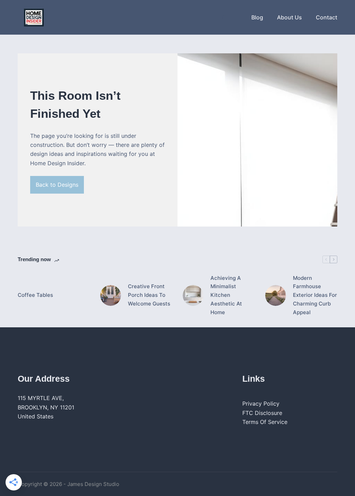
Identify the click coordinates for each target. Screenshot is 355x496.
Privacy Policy (260, 403)
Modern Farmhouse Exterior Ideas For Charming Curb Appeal (315, 295)
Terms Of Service (264, 421)
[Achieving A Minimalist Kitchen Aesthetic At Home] (193, 295)
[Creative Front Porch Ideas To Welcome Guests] (110, 295)
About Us (289, 17)
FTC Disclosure (262, 412)
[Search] (224, 17)
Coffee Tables (35, 295)
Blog (257, 17)
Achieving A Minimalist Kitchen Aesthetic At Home (226, 295)
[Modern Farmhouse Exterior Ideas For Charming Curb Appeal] (275, 295)
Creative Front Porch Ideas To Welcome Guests (149, 295)
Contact (326, 17)
